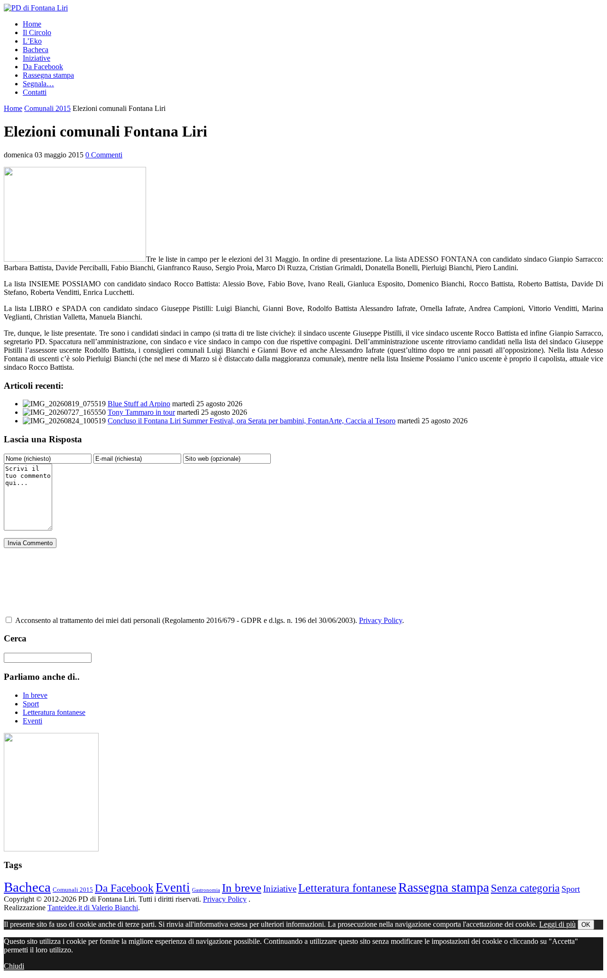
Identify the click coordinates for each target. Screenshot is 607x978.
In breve (35, 695)
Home (32, 24)
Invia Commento (30, 543)
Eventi (32, 721)
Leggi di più (557, 924)
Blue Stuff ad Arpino (139, 404)
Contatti (34, 92)
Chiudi (14, 966)
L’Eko (32, 41)
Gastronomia (206, 890)
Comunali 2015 (47, 108)
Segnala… (38, 84)
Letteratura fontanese (54, 712)
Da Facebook (43, 67)
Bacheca (35, 50)
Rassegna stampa (48, 75)
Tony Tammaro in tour (141, 412)
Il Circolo (37, 32)
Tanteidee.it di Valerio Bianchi (92, 908)
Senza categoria (525, 888)
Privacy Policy (380, 620)
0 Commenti (103, 155)
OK (585, 924)
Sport (31, 704)
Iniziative (36, 58)
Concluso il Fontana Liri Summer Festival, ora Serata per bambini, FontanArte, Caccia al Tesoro (251, 421)
